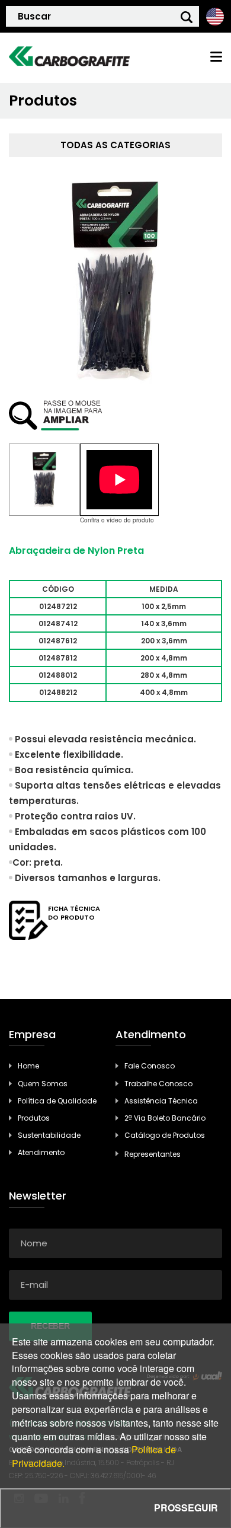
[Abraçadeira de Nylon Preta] (44, 480)
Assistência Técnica (161, 1101)
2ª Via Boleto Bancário (165, 1118)
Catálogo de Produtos (164, 1135)
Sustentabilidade (49, 1135)
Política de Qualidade (57, 1101)
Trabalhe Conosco (158, 1084)
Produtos (34, 1118)
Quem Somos (43, 1084)
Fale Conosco (149, 1066)
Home (28, 1066)
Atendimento (41, 1152)
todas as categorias (115, 145)
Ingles (214, 16)
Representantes (152, 1154)
